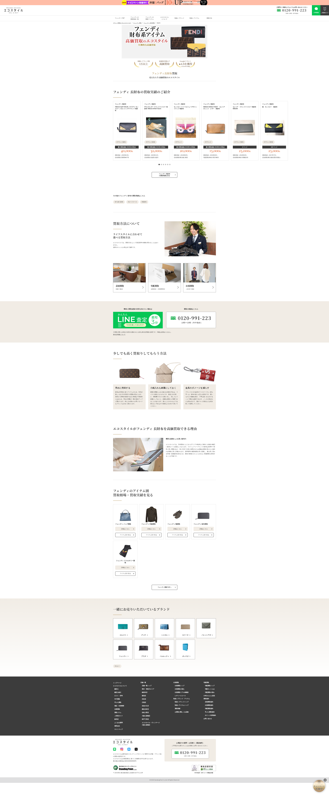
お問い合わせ (208, 718)
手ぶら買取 (117, 702)
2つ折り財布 (119, 202)
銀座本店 (144, 692)
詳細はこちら (125, 529)
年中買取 (117, 699)
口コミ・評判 (118, 695)
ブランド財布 (121, 142)
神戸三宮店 (145, 719)
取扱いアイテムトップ (181, 705)
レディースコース (180, 695)
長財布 (144, 202)
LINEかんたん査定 (209, 695)
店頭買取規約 (209, 702)
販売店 (116, 719)
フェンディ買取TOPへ (164, 587)
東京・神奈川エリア (148, 689)
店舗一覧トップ (146, 685)
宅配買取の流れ (210, 692)
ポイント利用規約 (210, 715)
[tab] (159, 164)
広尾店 (144, 702)
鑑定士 (116, 689)
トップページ (117, 683)
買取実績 (177, 708)
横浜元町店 (145, 709)
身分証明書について (119, 334)
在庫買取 (117, 709)
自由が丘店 (145, 706)
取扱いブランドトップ (181, 702)
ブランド (179, 142)
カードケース (133, 202)
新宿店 (144, 695)
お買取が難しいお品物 (181, 712)
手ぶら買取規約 (210, 712)
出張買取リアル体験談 (181, 692)
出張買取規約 (209, 705)
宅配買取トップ (210, 685)
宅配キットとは (210, 689)
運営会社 (117, 726)
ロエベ (118, 666)
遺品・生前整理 (119, 706)
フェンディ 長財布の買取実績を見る (164, 174)
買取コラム (117, 712)
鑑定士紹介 (117, 692)
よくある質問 (118, 722)
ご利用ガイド (118, 716)
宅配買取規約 (209, 708)
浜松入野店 (145, 712)
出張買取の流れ (179, 689)
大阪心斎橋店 (146, 716)
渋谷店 (144, 699)
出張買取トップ (179, 685)
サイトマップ (118, 729)
